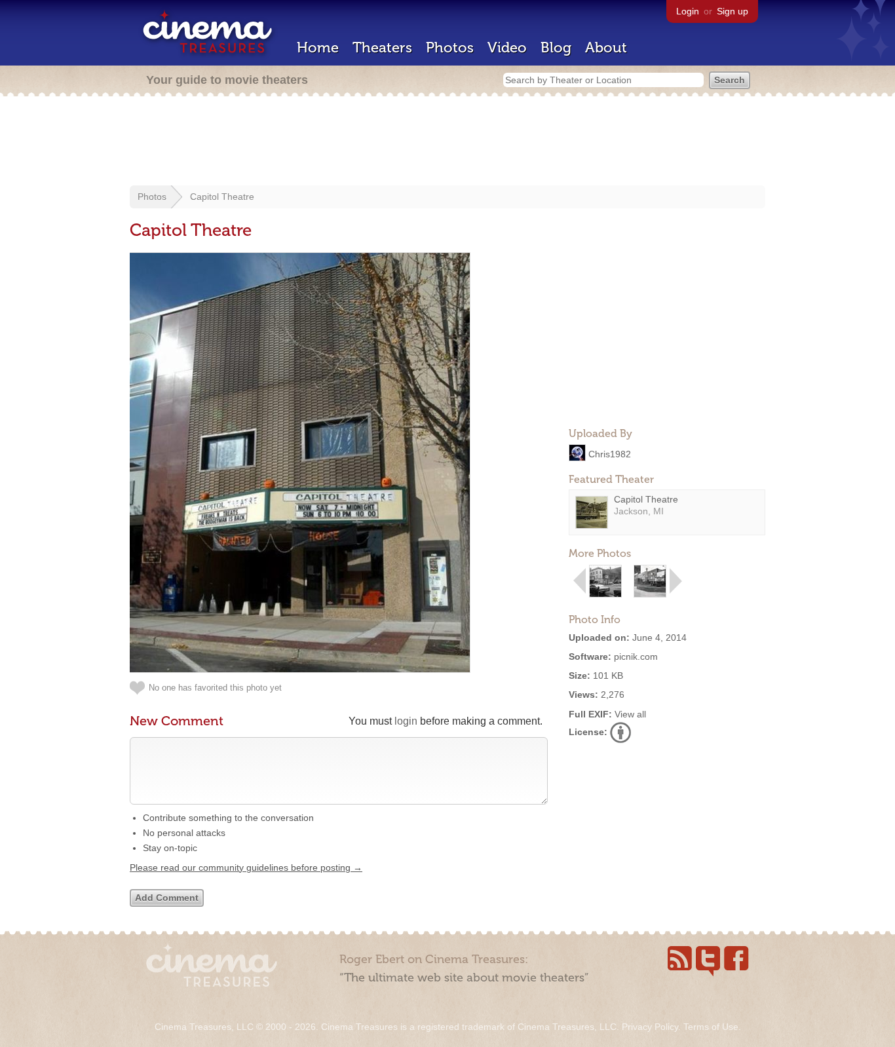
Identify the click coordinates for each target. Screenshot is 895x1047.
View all (630, 714)
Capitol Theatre (222, 196)
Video (507, 47)
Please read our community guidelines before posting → (246, 867)
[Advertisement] (447, 142)
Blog (556, 47)
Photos (450, 47)
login (405, 721)
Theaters (382, 47)
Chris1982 (609, 453)
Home (318, 47)
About (606, 47)
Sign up (732, 11)
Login (687, 11)
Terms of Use (710, 1026)
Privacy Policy (650, 1026)
